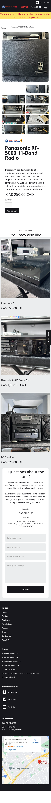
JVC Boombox (7, 457)
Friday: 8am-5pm (9, 669)
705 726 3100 (44, 2)
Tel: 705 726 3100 (9, 723)
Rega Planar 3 (7, 303)
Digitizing (6, 620)
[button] (36, 7)
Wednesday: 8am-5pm (11, 661)
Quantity (8, 200)
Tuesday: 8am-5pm (10, 657)
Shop (4, 632)
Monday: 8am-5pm (10, 653)
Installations (7, 624)
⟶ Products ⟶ (4, 28)
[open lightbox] (25, 57)
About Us (6, 640)
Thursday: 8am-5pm (10, 665)
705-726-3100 (26, 513)
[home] (9, 5)
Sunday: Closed (8, 677)
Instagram (12, 692)
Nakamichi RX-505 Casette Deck (16, 380)
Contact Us (6, 636)
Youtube (11, 707)
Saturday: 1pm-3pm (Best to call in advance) (20, 673)
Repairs (5, 628)
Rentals (5, 616)
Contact (24, 7)
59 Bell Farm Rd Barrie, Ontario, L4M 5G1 (12, 728)
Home (4, 612)
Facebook (12, 699)
